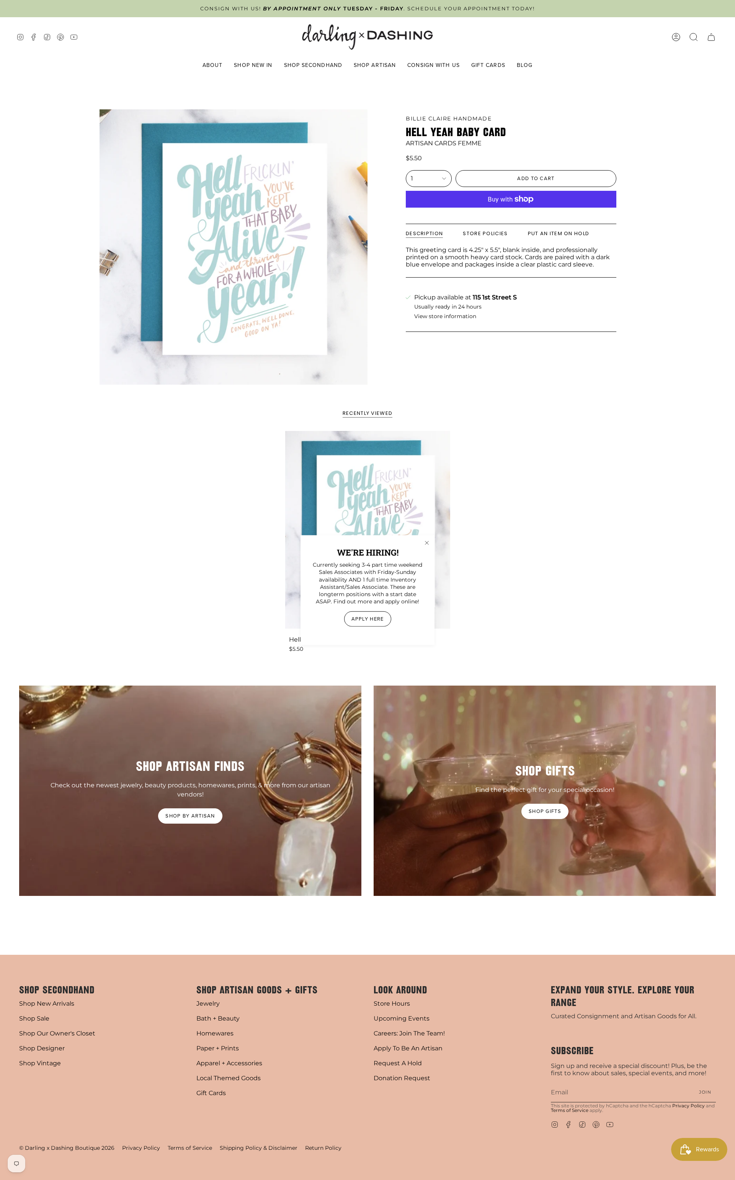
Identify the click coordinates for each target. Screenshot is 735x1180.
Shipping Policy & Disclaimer (258, 1147)
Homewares (215, 1033)
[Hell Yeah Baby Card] (367, 530)
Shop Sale (34, 1018)
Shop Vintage (40, 1063)
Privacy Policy (688, 1105)
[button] (213, 66)
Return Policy (323, 1147)
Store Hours (392, 1003)
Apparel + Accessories (229, 1063)
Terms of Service (569, 1110)
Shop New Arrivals (46, 1003)
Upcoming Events (402, 1018)
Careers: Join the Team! (409, 1033)
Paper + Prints (217, 1048)
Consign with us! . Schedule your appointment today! (367, 8)
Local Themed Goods (228, 1078)
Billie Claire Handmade (449, 118)
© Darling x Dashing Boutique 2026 (66, 1147)
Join (705, 1092)
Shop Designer (42, 1048)
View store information (445, 317)
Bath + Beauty (218, 1018)
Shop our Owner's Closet (57, 1033)
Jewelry (208, 1003)
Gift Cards (211, 1093)
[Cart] (711, 37)
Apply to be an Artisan (408, 1048)
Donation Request (402, 1078)
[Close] (427, 543)
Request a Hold (398, 1063)
